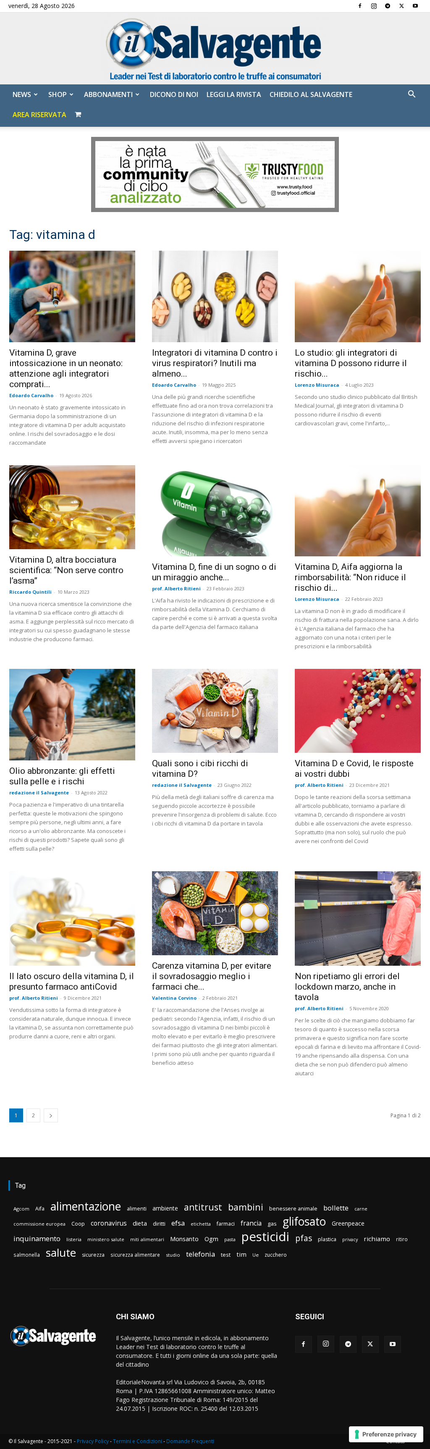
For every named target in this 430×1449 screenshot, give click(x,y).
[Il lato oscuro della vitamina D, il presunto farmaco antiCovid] (72, 918)
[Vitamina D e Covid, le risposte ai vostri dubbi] (358, 711)
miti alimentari (147, 1239)
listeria (73, 1239)
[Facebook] (360, 6)
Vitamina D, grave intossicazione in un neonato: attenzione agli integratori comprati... (66, 368)
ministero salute (105, 1239)
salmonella (26, 1254)
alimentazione (85, 1206)
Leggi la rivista (234, 94)
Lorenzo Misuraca (317, 385)
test (226, 1254)
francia (251, 1223)
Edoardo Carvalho (31, 395)
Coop (78, 1223)
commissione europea (39, 1224)
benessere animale (293, 1208)
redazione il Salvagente (39, 792)
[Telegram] (387, 6)
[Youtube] (415, 6)
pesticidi (265, 1236)
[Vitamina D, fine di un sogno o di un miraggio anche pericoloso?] (215, 511)
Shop (57, 94)
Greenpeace (348, 1223)
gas (272, 1223)
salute (61, 1252)
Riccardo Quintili (30, 592)
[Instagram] (373, 6)
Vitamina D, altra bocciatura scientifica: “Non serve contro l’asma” (66, 570)
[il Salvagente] (215, 48)
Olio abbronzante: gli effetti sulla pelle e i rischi (62, 776)
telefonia (200, 1254)
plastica (327, 1239)
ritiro (402, 1239)
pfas (303, 1238)
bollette (336, 1207)
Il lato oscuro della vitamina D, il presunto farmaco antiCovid (71, 981)
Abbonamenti (108, 94)
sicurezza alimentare (135, 1254)
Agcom (21, 1208)
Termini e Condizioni (137, 1441)
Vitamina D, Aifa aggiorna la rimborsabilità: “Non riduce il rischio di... (350, 577)
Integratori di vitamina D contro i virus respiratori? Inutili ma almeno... (215, 363)
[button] (411, 95)
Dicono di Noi (174, 94)
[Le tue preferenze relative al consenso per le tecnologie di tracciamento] (386, 1434)
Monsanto (184, 1239)
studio (173, 1255)
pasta (230, 1239)
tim (241, 1254)
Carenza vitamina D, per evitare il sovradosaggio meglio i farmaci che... (211, 976)
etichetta (201, 1224)
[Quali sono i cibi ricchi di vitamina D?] (215, 711)
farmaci (226, 1223)
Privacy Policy (93, 1441)
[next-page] (51, 1115)
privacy (350, 1239)
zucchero (276, 1254)
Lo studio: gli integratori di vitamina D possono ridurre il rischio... (351, 363)
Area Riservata (39, 114)
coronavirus (109, 1223)
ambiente (165, 1208)
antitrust (203, 1207)
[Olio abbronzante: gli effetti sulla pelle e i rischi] (72, 714)
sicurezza (93, 1254)
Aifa (40, 1208)
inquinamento (36, 1238)
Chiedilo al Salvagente (311, 94)
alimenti (137, 1208)
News (22, 94)
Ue (255, 1255)
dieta (140, 1223)
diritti (159, 1223)
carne (360, 1208)
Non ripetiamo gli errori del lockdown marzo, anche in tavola (347, 986)
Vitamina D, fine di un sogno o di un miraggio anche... (214, 572)
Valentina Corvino (174, 998)
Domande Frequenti (190, 1441)
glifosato (304, 1221)
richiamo (377, 1238)
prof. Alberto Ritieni (176, 588)
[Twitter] (401, 6)
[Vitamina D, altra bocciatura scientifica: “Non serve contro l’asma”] (72, 507)
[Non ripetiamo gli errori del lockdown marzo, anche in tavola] (358, 918)
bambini (245, 1207)
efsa (178, 1223)
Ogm (211, 1239)
